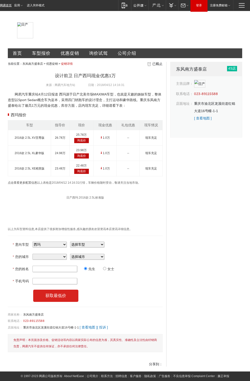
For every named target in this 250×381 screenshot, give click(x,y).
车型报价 (41, 53)
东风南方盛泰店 (32, 63)
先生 (91, 269)
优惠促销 (70, 53)
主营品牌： (184, 83)
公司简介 (92, 376)
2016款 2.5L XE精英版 (29, 168)
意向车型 (21, 244)
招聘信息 (121, 376)
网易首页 (6, 5)
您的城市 (21, 257)
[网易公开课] (139, 5)
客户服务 (136, 376)
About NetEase (74, 376)
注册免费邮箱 (219, 5)
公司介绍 (127, 53)
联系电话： (15, 321)
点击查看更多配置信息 (22, 182)
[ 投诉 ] (102, 327)
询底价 (81, 140)
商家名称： (15, 314)
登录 (199, 5)
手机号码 (21, 281)
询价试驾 (98, 53)
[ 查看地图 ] (88, 327)
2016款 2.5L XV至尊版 (29, 137)
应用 (17, 5)
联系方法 (107, 376)
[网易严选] (157, 5)
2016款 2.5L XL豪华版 (29, 153)
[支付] (172, 5)
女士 (110, 269)
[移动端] (124, 5)
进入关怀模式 (35, 5)
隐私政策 (150, 376)
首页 (17, 53)
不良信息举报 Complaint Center (194, 376)
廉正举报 (223, 376)
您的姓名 (21, 269)
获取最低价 (55, 295)
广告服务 (164, 376)
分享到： (156, 364)
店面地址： (15, 327)
